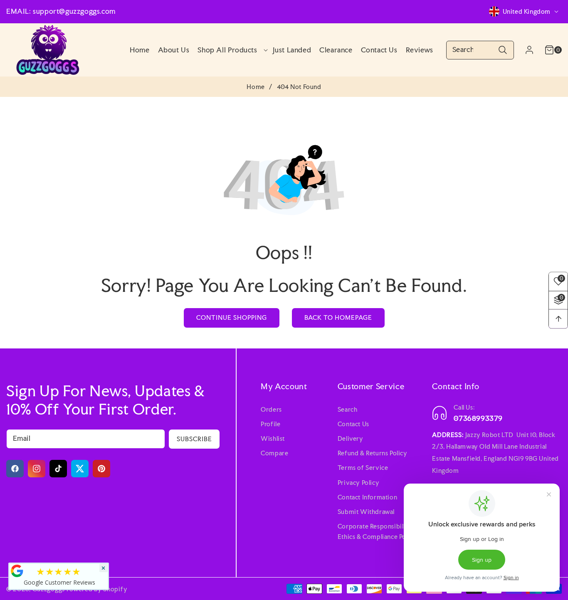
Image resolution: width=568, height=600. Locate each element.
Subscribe (194, 439)
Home (255, 87)
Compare (274, 453)
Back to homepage (338, 317)
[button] (230, 50)
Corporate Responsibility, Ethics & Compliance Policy (377, 531)
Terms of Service (363, 468)
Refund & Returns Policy (372, 453)
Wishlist (273, 438)
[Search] (502, 50)
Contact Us (353, 424)
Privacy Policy (358, 482)
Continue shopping (231, 317)
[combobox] (480, 50)
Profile (270, 424)
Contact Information (367, 497)
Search (348, 409)
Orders (271, 409)
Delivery (350, 438)
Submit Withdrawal (366, 512)
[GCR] (17, 570)
